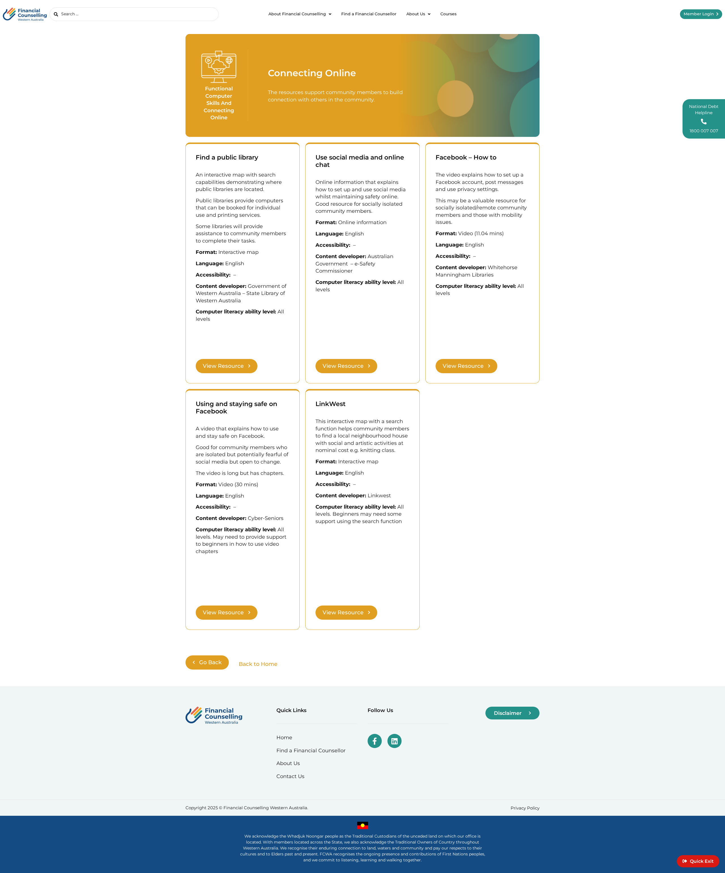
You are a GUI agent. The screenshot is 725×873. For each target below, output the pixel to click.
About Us (415, 13)
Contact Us (290, 776)
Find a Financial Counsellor (368, 13)
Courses (448, 13)
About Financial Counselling (297, 13)
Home (284, 737)
